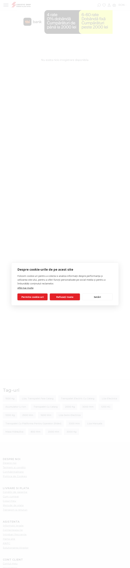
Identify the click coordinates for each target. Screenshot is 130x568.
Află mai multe (25, 287)
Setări (97, 296)
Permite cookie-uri (32, 296)
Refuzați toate (64, 296)
